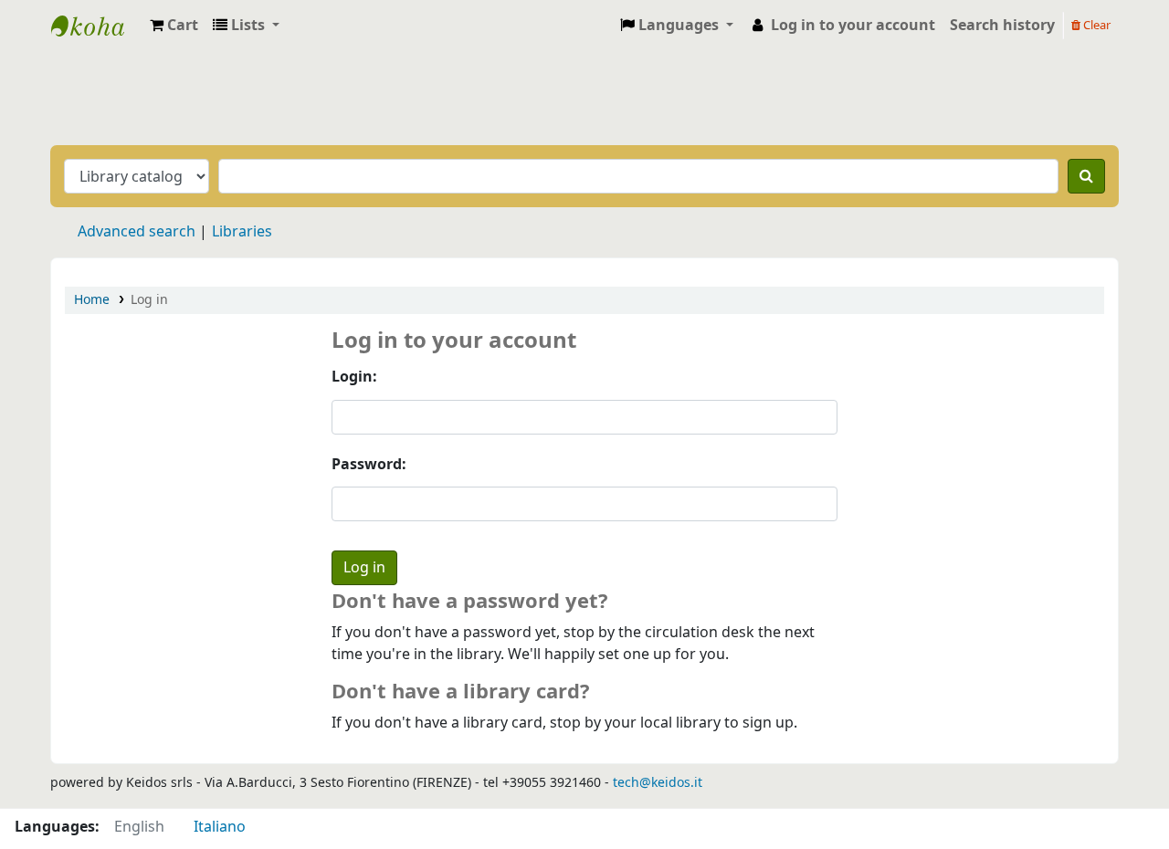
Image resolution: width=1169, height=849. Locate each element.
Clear (1095, 25)
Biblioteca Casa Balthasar (96, 25)
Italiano (220, 827)
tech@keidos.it (657, 782)
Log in (149, 299)
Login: (354, 377)
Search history (1002, 26)
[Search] (1086, 176)
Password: (369, 465)
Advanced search (136, 232)
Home (92, 299)
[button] (173, 25)
